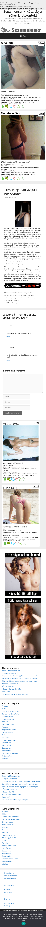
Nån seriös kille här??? (10, 684)
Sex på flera (6, 743)
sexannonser (22, 295)
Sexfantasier (6, 751)
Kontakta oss (9, 885)
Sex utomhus (6, 745)
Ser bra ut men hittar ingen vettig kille (15, 694)
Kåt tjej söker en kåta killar (11, 689)
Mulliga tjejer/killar (9, 732)
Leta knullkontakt (10, 876)
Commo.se (8, 892)
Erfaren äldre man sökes (10, 711)
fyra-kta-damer (12, 295)
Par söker (5, 738)
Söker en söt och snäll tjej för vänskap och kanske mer (21, 676)
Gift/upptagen (7, 716)
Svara (8, 336)
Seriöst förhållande (9, 740)
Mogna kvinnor (9, 873)
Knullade (7, 889)
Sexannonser (22, 293)
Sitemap (7, 899)
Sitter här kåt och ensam (11, 671)
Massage (5, 727)
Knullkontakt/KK (12, 293)
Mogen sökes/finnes (9, 730)
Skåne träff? (6, 692)
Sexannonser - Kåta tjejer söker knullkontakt (23, 13)
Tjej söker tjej (7, 756)
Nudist (4, 735)
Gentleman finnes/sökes (11, 714)
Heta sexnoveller (10, 878)
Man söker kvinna (8, 724)
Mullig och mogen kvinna (15, 303)
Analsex (5, 706)
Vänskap (30, 293)
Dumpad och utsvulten (10, 673)
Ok (23, 924)
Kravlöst (5, 722)
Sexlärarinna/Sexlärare (10, 753)
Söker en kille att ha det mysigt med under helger (20, 681)
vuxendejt (30, 295)
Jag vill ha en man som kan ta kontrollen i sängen (20, 679)
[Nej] (43, 919)
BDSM (4, 709)
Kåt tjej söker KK (8, 686)
